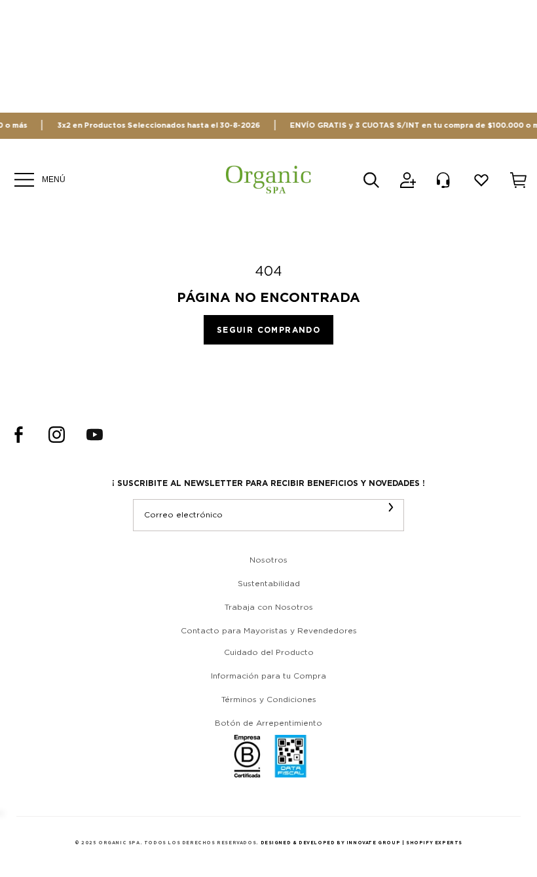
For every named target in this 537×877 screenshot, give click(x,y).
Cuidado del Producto (269, 652)
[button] (371, 180)
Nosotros (268, 560)
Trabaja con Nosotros (269, 607)
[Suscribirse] (390, 507)
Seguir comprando (268, 329)
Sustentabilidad (269, 584)
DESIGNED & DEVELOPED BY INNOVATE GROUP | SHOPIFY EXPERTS (362, 843)
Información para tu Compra (268, 676)
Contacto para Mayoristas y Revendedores (269, 631)
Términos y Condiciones (268, 699)
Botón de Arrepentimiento (268, 723)
